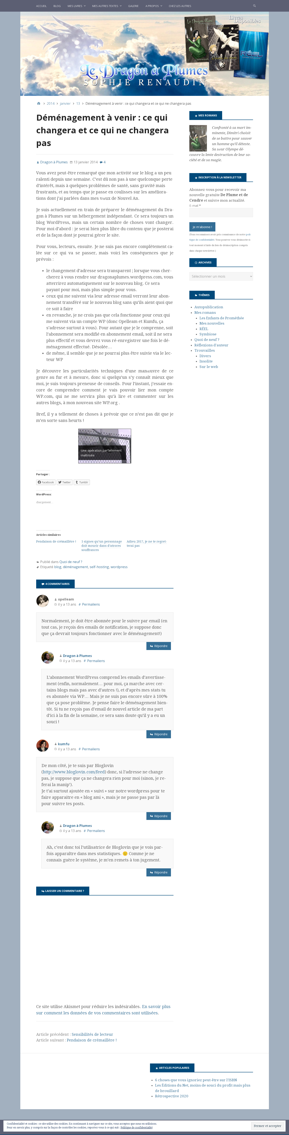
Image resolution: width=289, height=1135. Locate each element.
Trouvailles (204, 350)
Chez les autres (180, 6)
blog (57, 567)
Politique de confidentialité (137, 1127)
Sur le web (209, 367)
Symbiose (208, 334)
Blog (57, 6)
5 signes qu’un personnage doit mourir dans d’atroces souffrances (101, 546)
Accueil (41, 6)
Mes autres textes (105, 6)
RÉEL (204, 329)
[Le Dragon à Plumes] (144, 53)
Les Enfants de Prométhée (222, 318)
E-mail (195, 205)
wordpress (119, 567)
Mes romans (205, 312)
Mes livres (75, 6)
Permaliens (91, 604)
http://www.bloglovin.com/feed (74, 771)
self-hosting (99, 567)
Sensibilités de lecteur (92, 1034)
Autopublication (208, 307)
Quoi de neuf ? (70, 561)
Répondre (161, 646)
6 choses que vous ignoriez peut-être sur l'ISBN (196, 1080)
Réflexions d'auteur (211, 345)
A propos (152, 6)
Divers (205, 356)
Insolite (206, 361)
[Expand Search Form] (254, 5)
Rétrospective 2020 (171, 1096)
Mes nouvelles (212, 323)
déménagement (75, 567)
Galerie (133, 6)
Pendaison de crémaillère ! (56, 541)
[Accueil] (38, 103)
